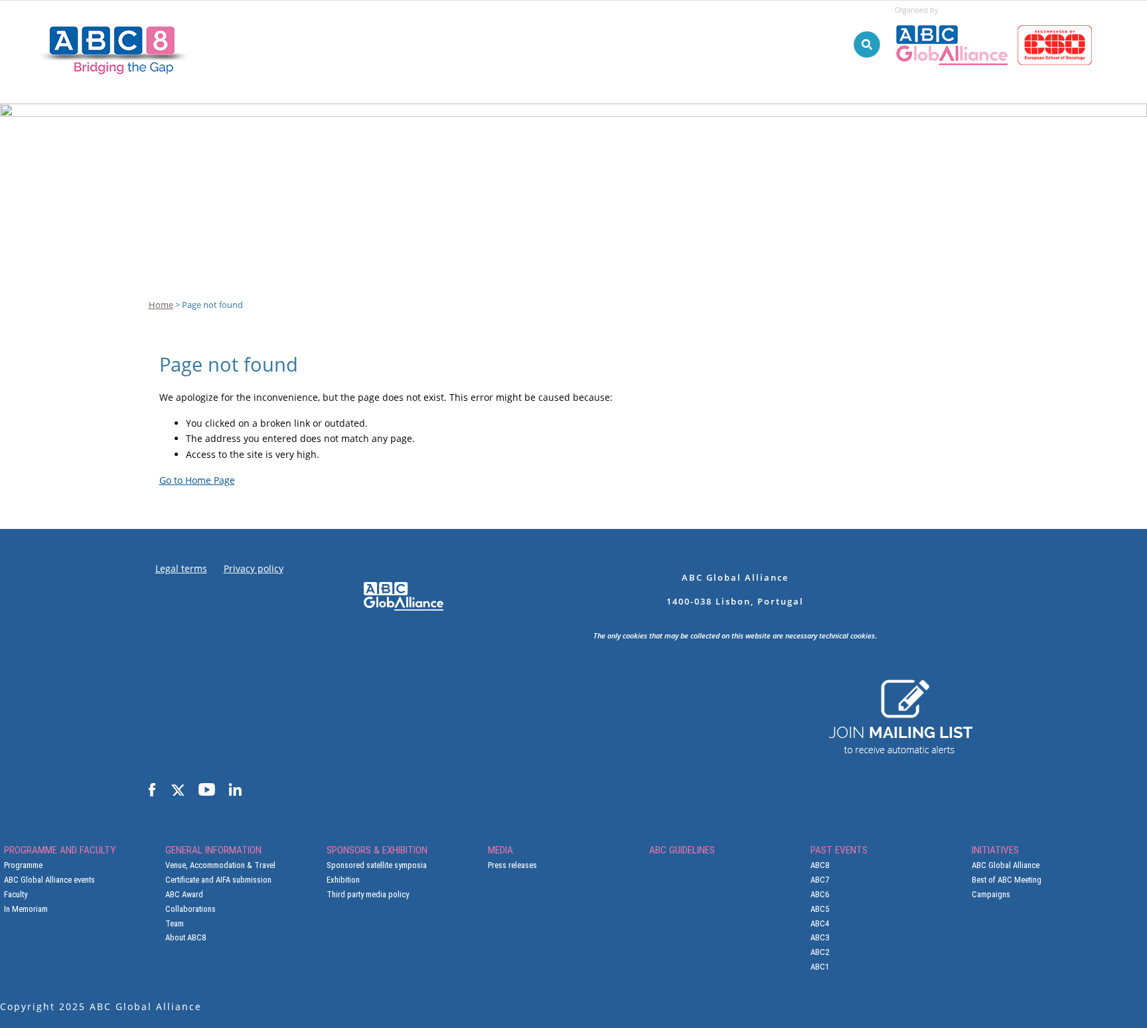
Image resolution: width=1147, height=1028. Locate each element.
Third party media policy (368, 894)
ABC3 (819, 937)
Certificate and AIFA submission (218, 880)
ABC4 (819, 923)
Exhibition (343, 880)
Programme (23, 865)
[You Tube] (206, 790)
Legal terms (181, 568)
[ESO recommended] (1057, 20)
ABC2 (819, 952)
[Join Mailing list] (900, 686)
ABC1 (819, 967)
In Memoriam (26, 909)
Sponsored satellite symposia (377, 865)
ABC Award (184, 894)
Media (706, 121)
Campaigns (991, 894)
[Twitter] (177, 790)
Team (174, 923)
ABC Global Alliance (1005, 865)
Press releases (512, 865)
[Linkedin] (235, 790)
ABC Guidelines (792, 121)
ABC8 (819, 865)
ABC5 (819, 909)
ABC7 (819, 880)
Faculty (15, 894)
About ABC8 (185, 937)
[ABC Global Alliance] (956, 20)
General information (457, 121)
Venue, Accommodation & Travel (220, 865)
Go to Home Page (197, 480)
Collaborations (190, 909)
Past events (896, 121)
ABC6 (819, 894)
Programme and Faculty (309, 121)
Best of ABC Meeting (1006, 880)
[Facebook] (152, 790)
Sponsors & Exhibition (601, 121)
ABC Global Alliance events (49, 880)
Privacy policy (253, 568)
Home (161, 305)
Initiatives (988, 121)
